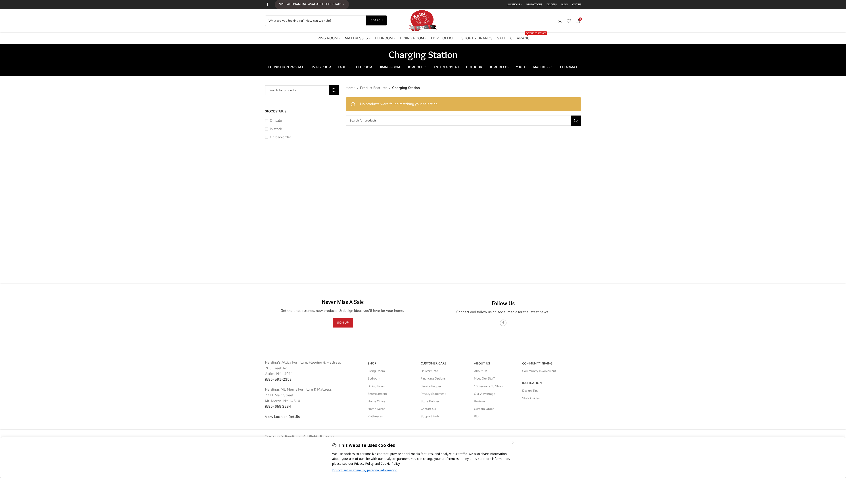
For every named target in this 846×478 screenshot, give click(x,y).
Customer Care (433, 363)
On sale (276, 120)
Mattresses (375, 416)
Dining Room (377, 386)
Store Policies (430, 401)
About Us (482, 363)
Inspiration (532, 383)
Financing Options (433, 378)
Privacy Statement (433, 394)
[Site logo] (423, 20)
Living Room (376, 371)
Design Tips (530, 391)
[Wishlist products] (568, 20)
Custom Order (484, 409)
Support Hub (430, 416)
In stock (276, 129)
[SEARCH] (334, 90)
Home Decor (376, 409)
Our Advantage (484, 394)
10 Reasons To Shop (488, 386)
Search (377, 20)
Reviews (479, 401)
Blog (477, 416)
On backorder (280, 137)
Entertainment (377, 394)
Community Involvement (539, 371)
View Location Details (283, 416)
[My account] (560, 20)
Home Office (376, 401)
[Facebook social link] (267, 4)
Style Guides (531, 398)
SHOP (372, 363)
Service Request (432, 386)
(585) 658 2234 (278, 406)
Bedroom (374, 378)
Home (350, 87)
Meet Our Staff (484, 378)
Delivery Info (429, 371)
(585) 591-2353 (278, 379)
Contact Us (428, 409)
